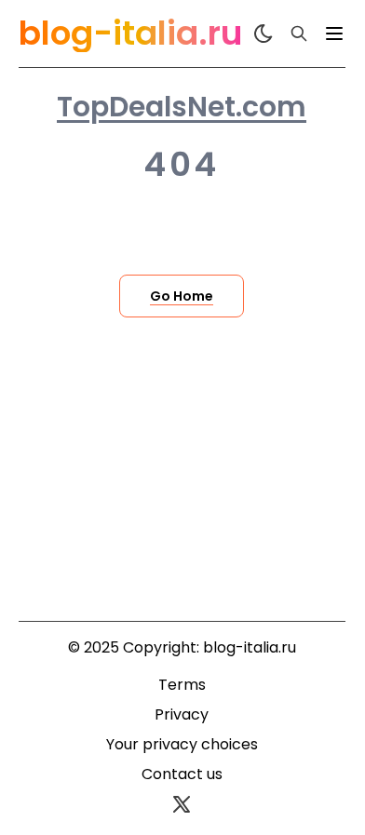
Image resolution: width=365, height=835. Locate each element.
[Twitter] (181, 804)
